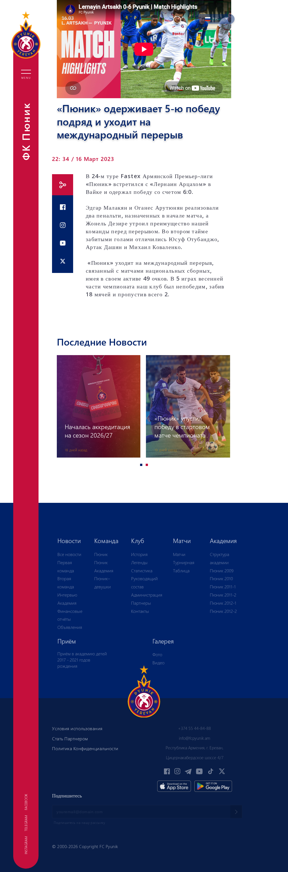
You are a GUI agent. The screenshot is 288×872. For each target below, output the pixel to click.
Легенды (139, 562)
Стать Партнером (70, 738)
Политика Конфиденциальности (85, 748)
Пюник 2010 (221, 578)
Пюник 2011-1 (223, 586)
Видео (158, 662)
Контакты (140, 611)
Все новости (69, 554)
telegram (26, 823)
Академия (66, 603)
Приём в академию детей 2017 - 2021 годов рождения (82, 660)
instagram (26, 845)
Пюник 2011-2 (223, 595)
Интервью (67, 595)
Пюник (101, 554)
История (139, 554)
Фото (157, 654)
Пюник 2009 (221, 570)
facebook (26, 802)
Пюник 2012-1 (223, 603)
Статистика (141, 570)
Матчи (179, 554)
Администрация (146, 595)
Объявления (69, 627)
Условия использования (77, 728)
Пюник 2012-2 (223, 611)
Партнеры (141, 603)
